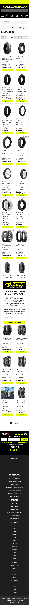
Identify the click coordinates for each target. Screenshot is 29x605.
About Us (14, 503)
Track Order (14, 465)
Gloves (14, 537)
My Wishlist (14, 468)
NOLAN (14, 583)
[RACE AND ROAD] (14, 6)
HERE (16, 444)
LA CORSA (14, 592)
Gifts (14, 555)
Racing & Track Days (14, 518)
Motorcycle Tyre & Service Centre (14, 487)
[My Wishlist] (7, 15)
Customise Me (14, 525)
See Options (7, 70)
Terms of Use (14, 506)
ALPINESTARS (14, 565)
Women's (14, 546)
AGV (14, 589)
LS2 (14, 571)
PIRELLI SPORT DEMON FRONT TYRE (21, 402)
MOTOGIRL (14, 574)
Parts (14, 552)
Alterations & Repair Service (14, 493)
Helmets (14, 534)
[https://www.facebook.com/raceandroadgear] (10, 450)
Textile (14, 531)
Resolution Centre (14, 471)
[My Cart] (17, 15)
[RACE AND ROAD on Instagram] (17, 450)
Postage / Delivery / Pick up (14, 481)
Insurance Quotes (14, 496)
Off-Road (14, 543)
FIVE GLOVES (14, 580)
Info (10, 67)
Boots (14, 540)
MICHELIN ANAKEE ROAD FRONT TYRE (6, 245)
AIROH (14, 586)
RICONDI (14, 568)
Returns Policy (14, 484)
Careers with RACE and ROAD (14, 512)
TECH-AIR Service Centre (14, 490)
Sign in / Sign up (15, 462)
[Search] (26, 10)
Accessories (14, 549)
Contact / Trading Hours (14, 478)
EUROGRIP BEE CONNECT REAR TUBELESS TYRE (7, 120)
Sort (12, 37)
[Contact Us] (22, 17)
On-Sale (15, 558)
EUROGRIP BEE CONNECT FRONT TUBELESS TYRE (21, 89)
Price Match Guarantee (14, 515)
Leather (15, 528)
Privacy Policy (14, 509)
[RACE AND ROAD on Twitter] (14, 450)
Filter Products (5, 22)
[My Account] (12, 17)
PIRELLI (14, 577)
